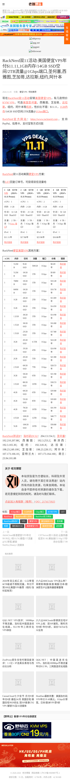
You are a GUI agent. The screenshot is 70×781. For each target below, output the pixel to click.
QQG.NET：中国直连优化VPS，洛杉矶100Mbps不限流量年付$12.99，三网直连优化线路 (52, 663)
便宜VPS (6, 10)
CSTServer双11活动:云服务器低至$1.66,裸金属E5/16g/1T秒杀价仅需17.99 (53, 538)
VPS (6, 193)
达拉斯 (59, 526)
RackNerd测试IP (11, 436)
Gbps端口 (40, 512)
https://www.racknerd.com (44, 119)
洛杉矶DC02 (30, 436)
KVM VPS (8, 102)
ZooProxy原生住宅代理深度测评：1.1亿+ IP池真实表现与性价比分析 (18, 663)
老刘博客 (35, 4)
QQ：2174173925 (45, 501)
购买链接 (8, 242)
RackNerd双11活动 (19, 98)
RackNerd (7, 174)
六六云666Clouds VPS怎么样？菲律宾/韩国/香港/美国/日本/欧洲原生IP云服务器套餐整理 (52, 584)
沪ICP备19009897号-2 (50, 773)
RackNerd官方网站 (14, 119)
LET (7, 182)
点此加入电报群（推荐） (19, 501)
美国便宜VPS (43, 98)
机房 (28, 107)
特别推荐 (32, 92)
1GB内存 (28, 512)
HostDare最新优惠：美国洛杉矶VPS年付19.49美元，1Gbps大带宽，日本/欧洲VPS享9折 (52, 699)
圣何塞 (61, 436)
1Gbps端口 (42, 111)
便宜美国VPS (20, 250)
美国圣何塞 (30, 102)
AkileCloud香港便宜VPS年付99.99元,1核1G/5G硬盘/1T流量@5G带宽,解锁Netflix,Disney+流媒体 (17, 540)
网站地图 (35, 773)
